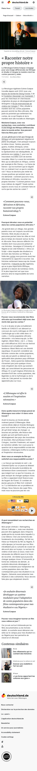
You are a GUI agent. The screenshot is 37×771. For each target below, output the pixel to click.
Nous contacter (7, 705)
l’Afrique (5, 139)
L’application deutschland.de (12, 719)
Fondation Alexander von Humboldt (18, 96)
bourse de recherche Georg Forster (16, 94)
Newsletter (5, 723)
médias (16, 154)
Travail (17, 8)
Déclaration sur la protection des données (17, 709)
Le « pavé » (5, 714)
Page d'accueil (8, 15)
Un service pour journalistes (12, 728)
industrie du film (19, 264)
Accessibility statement (10, 732)
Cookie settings (7, 737)
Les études (29, 8)
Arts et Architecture (30, 15)
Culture (18, 15)
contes (12, 256)
